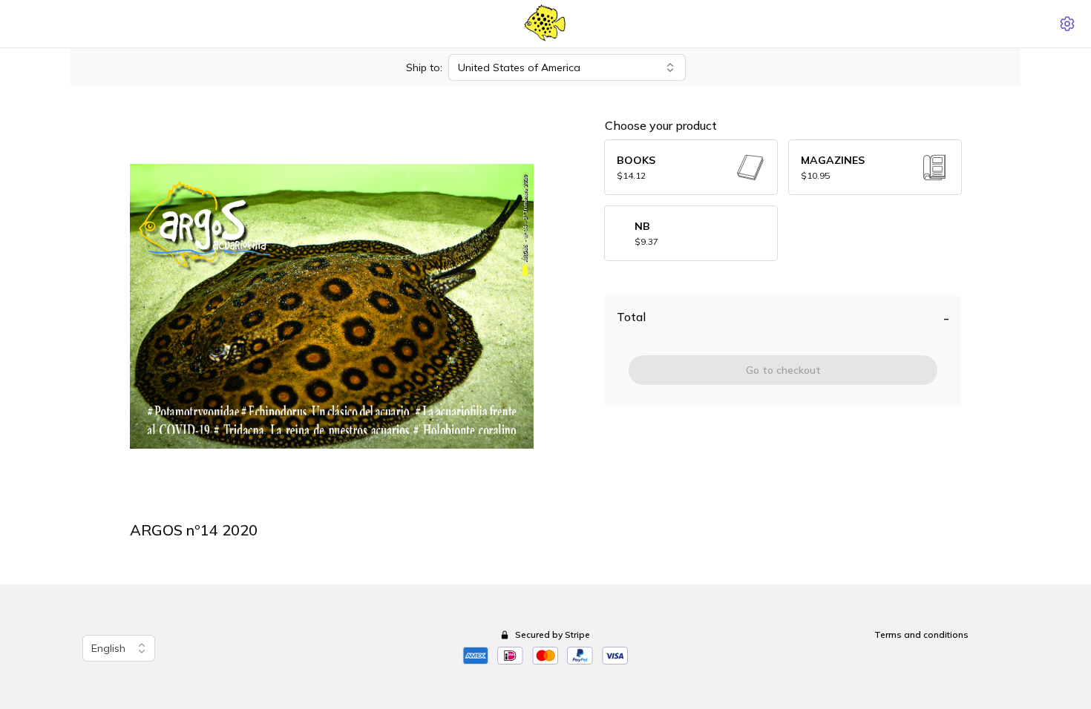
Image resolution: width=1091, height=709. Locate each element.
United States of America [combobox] (519, 67)
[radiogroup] (783, 200)
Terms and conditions (921, 634)
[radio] (691, 167)
